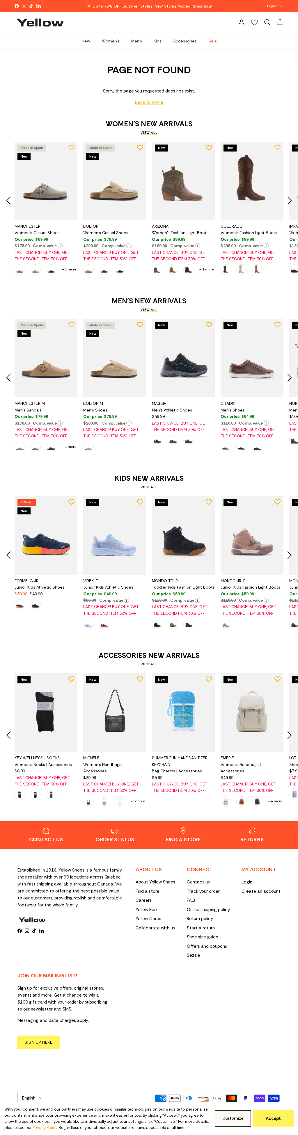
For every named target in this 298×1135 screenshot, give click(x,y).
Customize (232, 1118)
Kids (158, 41)
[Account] (240, 22)
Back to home (149, 102)
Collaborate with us (155, 928)
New (86, 41)
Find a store (147, 891)
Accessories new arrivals (149, 655)
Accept (273, 1118)
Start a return (201, 928)
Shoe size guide (202, 937)
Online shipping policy (208, 910)
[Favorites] (254, 22)
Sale (212, 41)
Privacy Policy (45, 1127)
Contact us (198, 882)
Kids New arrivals (149, 478)
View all (149, 133)
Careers (144, 900)
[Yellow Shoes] (40, 22)
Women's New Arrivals (149, 123)
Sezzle (193, 955)
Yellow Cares (148, 919)
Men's (136, 41)
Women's (111, 41)
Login (247, 882)
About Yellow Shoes (155, 882)
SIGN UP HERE (38, 1042)
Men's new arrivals (149, 300)
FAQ (191, 900)
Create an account (261, 891)
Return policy (200, 919)
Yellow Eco (146, 910)
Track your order (203, 891)
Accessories (185, 41)
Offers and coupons (207, 946)
